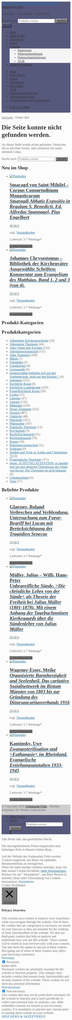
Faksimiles (16, 362)
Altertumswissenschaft (24, 351)
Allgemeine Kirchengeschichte (29, 340)
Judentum (16, 380)
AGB (21, 61)
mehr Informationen (53, 871)
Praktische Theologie (23, 427)
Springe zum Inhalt (45, 3)
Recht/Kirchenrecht (22, 434)
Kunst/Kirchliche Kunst (25, 391)
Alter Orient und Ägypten (26, 347)
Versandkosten (25, 232)
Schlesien (16, 448)
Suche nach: (9, 20)
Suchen (61, 20)
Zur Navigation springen (17, 3)
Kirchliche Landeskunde (25, 387)
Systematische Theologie (25, 459)
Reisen (14, 441)
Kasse (13, 43)
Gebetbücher (18, 366)
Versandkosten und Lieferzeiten (29, 100)
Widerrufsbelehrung (30, 54)
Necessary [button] (8, 958)
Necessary (12, 962)
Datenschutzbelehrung (32, 57)
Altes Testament (20, 355)
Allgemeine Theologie (24, 344)
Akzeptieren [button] (26, 881)
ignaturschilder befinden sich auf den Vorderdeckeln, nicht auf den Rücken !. (34, 374)
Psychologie (17, 430)
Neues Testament (20, 409)
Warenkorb (17, 39)
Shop (13, 32)
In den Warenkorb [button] (21, 246)
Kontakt (15, 46)
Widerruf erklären (21, 64)
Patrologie (16, 420)
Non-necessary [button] (11, 987)
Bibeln (14, 358)
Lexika (14, 394)
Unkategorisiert (19, 477)
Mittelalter (16, 405)
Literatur (15, 398)
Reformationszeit (20, 438)
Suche (13, 820)
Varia (13, 481)
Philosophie (17, 423)
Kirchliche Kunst (20, 384)
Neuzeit (14, 412)
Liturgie (15, 402)
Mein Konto (17, 35)
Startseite (7, 117)
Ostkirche (16, 416)
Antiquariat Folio (12, 7)
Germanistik (17, 369)
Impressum (24, 50)
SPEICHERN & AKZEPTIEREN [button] (23, 1016)
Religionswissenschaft (24, 445)
